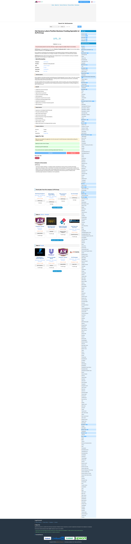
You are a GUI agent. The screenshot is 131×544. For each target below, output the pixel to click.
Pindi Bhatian (84, 358)
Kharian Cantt (84, 296)
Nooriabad (84, 502)
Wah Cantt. (84, 417)
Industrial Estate (85, 195)
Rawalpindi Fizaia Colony (86, 367)
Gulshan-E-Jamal (85, 129)
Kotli (82, 183)
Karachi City (84, 464)
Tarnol (83, 99)
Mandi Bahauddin (85, 321)
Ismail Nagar (84, 190)
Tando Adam (84, 512)
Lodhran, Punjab (40, 263)
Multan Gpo (84, 333)
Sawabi (83, 175)
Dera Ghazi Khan (85, 225)
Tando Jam (84, 515)
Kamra (83, 289)
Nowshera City (84, 170)
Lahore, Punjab (46, 65)
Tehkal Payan (84, 178)
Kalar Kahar (84, 284)
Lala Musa (83, 315)
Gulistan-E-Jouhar (85, 126)
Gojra (83, 244)
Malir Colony (84, 495)
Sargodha (83, 384)
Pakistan (83, 47)
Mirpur (83, 56)
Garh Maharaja (84, 239)
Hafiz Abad (84, 257)
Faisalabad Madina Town (86, 232)
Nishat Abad (84, 347)
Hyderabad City (85, 451)
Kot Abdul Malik (85, 301)
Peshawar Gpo (84, 173)
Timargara (84, 180)
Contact (56, 522)
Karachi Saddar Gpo (85, 471)
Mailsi (83, 320)
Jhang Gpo (84, 272)
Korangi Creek (84, 480)
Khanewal (83, 293)
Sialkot (83, 402)
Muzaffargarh (84, 340)
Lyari (82, 488)
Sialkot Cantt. (84, 404)
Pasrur (83, 352)
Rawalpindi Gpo (85, 368)
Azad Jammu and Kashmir (86, 49)
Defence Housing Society (86, 443)
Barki (83, 439)
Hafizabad (84, 259)
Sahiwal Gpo (84, 377)
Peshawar (83, 171)
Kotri (82, 483)
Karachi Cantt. (84, 463)
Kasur (83, 291)
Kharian (83, 294)
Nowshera (84, 168)
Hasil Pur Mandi (85, 261)
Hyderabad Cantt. (85, 449)
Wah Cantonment (85, 416)
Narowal (83, 343)
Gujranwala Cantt (85, 249)
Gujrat (83, 252)
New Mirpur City (85, 61)
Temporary (84, 40)
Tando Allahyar (84, 513)
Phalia (83, 355)
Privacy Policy (71, 5)
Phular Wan (84, 357)
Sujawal (83, 510)
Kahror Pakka (84, 281)
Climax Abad (84, 84)
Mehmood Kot (84, 328)
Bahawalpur (84, 202)
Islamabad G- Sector (85, 111)
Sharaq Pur (84, 395)
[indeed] (47, 539)
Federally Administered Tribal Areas (88, 77)
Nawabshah (84, 498)
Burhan (83, 80)
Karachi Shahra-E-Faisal (86, 473)
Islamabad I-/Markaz (86, 114)
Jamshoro (84, 456)
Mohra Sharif (84, 185)
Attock (83, 200)
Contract (84, 34)
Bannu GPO (84, 138)
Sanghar (83, 507)
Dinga (83, 229)
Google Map (46, 133)
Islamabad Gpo (84, 112)
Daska (83, 224)
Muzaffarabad (84, 59)
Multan (83, 331)
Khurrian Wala (84, 299)
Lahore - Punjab (44, 214)
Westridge (84, 427)
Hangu (83, 146)
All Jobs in (57, 207)
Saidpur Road (84, 429)
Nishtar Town (84, 348)
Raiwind (83, 362)
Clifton (83, 441)
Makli (83, 490)
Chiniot (83, 220)
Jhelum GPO (84, 276)
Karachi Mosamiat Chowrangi (87, 470)
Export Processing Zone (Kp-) (87, 144)
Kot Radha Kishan (85, 304)
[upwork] (81, 539)
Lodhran (83, 318)
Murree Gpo (84, 338)
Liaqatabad (84, 486)
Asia (82, 46)
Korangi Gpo (84, 481)
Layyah (83, 316)
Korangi (83, 478)
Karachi (83, 123)
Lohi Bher (83, 94)
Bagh (83, 51)
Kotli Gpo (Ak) (84, 54)
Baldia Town (84, 124)
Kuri (82, 92)
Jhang (83, 271)
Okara (83, 350)
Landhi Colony (84, 485)
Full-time (45, 71)
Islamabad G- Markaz (86, 109)
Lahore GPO (84, 311)
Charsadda (84, 143)
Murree (83, 336)
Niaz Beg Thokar (85, 345)
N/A (82, 192)
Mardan (83, 165)
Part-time (84, 39)
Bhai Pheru (84, 208)
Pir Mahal (83, 360)
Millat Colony (84, 71)
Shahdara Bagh (85, 392)
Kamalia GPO (84, 286)
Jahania (83, 262)
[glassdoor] (70, 539)
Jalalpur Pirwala (85, 264)
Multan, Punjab (51, 263)
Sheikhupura (84, 397)
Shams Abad (84, 394)
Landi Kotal (84, 158)
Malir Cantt (84, 491)
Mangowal (84, 326)
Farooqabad (84, 237)
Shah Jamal (84, 387)
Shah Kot (83, 389)
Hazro (83, 155)
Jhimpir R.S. (84, 459)
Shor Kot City (84, 399)
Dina (82, 227)
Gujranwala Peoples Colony (87, 251)
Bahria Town (84, 205)
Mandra (83, 323)
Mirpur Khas (84, 496)
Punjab (45, 67)
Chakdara (83, 141)
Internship (84, 37)
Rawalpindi (84, 87)
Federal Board (84, 73)
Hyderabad (84, 448)
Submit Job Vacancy (84, 1)
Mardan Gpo (84, 166)
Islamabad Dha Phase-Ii (86, 106)
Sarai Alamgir (84, 382)
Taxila (83, 409)
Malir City (83, 493)
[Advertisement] (65, 13)
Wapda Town (84, 421)
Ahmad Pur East (85, 198)
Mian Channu (84, 330)
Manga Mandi (84, 325)
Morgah (83, 426)
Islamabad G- (84, 119)
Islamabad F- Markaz (86, 107)
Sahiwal (83, 375)
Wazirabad (84, 422)
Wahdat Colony (85, 419)
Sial (82, 400)
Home (53, 5)
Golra (83, 91)
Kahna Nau (84, 279)
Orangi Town (84, 503)
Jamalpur (83, 266)
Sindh (83, 436)
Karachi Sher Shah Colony (87, 475)
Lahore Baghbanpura (86, 308)
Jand (83, 267)
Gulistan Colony (85, 69)
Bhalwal (83, 210)
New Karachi (84, 133)
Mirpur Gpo (84, 58)
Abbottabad (84, 136)
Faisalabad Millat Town (86, 234)
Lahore (83, 187)
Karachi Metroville (85, 468)
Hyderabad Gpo (85, 453)
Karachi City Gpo (85, 466)
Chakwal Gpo (84, 217)
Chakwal (83, 215)
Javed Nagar (84, 458)
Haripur (83, 148)
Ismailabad (84, 454)
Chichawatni (84, 219)
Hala (82, 446)
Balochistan (84, 64)
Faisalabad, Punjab (74, 262)
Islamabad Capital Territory (87, 101)
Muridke (83, 335)
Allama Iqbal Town (85, 188)
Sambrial (83, 379)
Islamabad (84, 74)
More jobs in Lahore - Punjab (57, 240)
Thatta (83, 517)
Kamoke (83, 288)
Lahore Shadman (85, 313)
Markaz (83, 96)
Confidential (46, 69)
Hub (82, 66)
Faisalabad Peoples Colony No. (87, 235)
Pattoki (83, 353)
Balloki (83, 207)
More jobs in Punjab (57, 271)
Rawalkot (83, 63)
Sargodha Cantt (85, 385)
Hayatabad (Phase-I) (86, 151)
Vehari (83, 414)
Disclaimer (77, 5)
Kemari (83, 476)
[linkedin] (58, 539)
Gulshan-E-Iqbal (85, 128)
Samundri (83, 380)
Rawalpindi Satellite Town (87, 370)
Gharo (83, 444)
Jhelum (83, 274)
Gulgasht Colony (85, 256)
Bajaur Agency (84, 79)
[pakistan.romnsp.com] (39, 2)
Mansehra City (84, 163)
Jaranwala (84, 269)
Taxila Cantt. (84, 411)
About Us (57, 5)
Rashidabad (84, 363)
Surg (83, 176)
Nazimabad (84, 131)
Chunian (83, 222)
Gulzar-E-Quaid (84, 85)
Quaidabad (84, 505)
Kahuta (83, 283)
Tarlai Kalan (84, 97)
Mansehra (83, 161)
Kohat (83, 156)
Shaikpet (83, 508)
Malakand (83, 160)
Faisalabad (84, 68)
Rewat (83, 372)
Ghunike (83, 242)
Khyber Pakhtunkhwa (86, 134)
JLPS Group (46, 61)
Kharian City (84, 298)
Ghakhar (83, 240)
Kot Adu (83, 303)
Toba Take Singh (85, 412)
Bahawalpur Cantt (85, 203)
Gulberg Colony (85, 254)
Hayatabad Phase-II (85, 153)
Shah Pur (83, 390)
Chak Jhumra (84, 212)
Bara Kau (83, 139)
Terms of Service (63, 5)
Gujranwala (84, 82)
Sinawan (83, 407)
